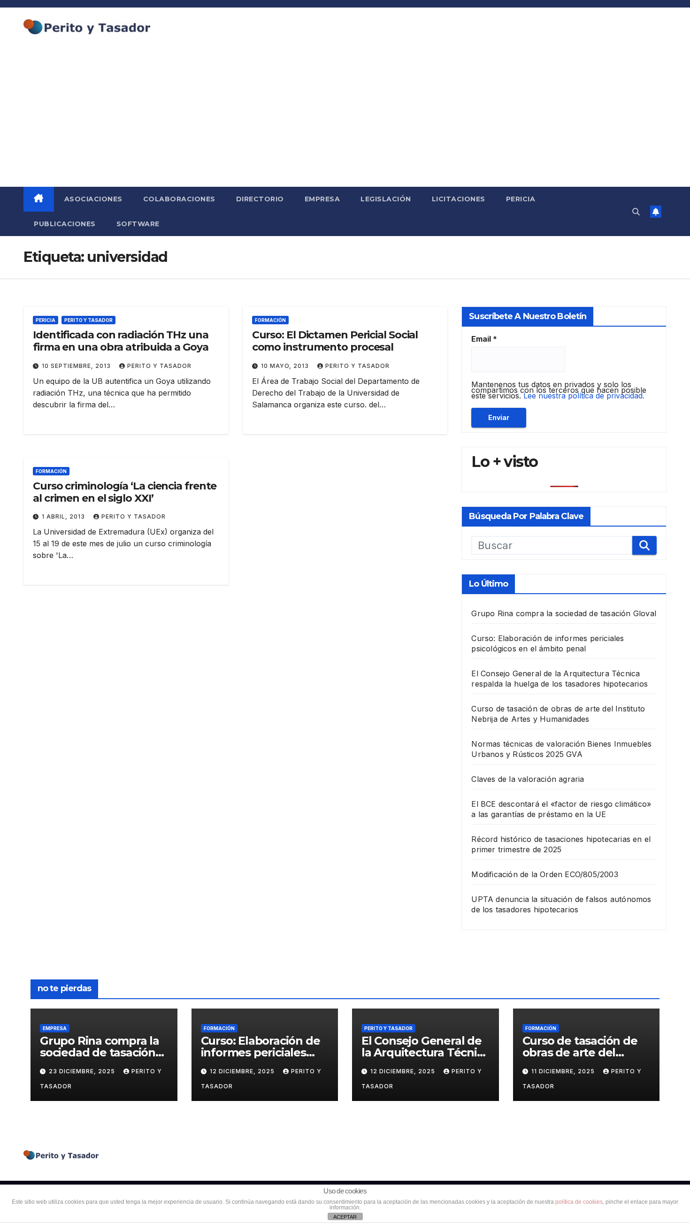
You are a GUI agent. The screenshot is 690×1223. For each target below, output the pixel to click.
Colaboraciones (179, 199)
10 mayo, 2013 (286, 365)
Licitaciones (458, 199)
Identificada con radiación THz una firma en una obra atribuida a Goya (120, 341)
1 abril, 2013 (64, 516)
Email (484, 339)
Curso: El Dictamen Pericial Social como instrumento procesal (335, 341)
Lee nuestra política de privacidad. (583, 395)
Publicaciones (65, 224)
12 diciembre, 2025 (243, 1071)
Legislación (385, 199)
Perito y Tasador (88, 320)
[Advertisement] (345, 116)
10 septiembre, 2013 (77, 365)
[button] (636, 211)
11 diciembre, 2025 (564, 1071)
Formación (270, 320)
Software (138, 224)
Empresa (322, 199)
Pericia (521, 199)
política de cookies (579, 1202)
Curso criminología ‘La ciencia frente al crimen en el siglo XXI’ (124, 492)
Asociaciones (93, 199)
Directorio (260, 199)
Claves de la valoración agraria (527, 779)
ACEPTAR (345, 1217)
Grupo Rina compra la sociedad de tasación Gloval (563, 613)
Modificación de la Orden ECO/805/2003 (544, 874)
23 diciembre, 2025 (83, 1071)
